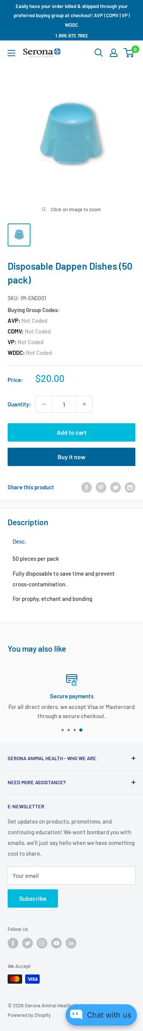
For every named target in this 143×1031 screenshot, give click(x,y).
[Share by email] (130, 487)
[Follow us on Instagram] (42, 943)
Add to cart (72, 432)
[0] (129, 52)
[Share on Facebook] (86, 487)
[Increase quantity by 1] (84, 404)
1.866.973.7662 (71, 35)
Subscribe (33, 898)
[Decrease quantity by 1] (44, 404)
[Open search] (99, 53)
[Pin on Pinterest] (101, 487)
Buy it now (71, 456)
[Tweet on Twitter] (115, 487)
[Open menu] (11, 53)
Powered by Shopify (29, 1015)
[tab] (19, 541)
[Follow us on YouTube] (56, 943)
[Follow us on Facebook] (13, 943)
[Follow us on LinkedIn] (71, 943)
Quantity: (19, 404)
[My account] (113, 53)
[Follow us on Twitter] (27, 943)
